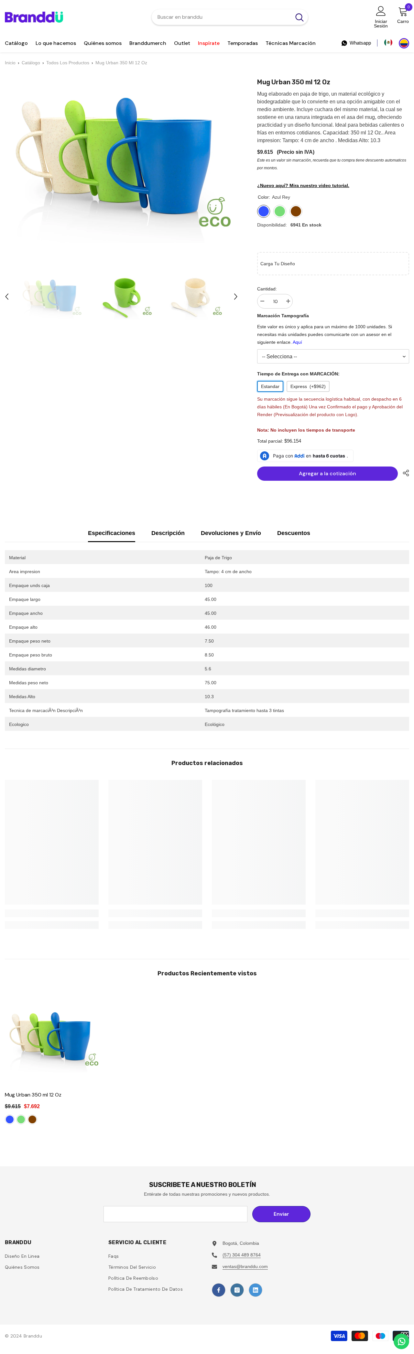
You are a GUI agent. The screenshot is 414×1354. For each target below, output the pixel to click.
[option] (51, 296)
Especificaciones (111, 533)
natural (32, 1119)
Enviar (281, 1214)
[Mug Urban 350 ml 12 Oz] (53, 1038)
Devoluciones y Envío (231, 533)
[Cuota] (403, 473)
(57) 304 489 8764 (242, 1254)
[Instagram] (237, 1290)
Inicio (10, 62)
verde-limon (21, 1119)
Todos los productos (67, 62)
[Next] (236, 296)
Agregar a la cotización (327, 473)
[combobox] (221, 17)
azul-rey (10, 1119)
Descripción (168, 533)
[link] (52, 913)
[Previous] (7, 296)
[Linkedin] (255, 1290)
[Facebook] (218, 1290)
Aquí (297, 342)
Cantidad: (267, 288)
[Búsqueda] (230, 17)
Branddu (33, 1336)
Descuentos (293, 533)
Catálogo (31, 62)
